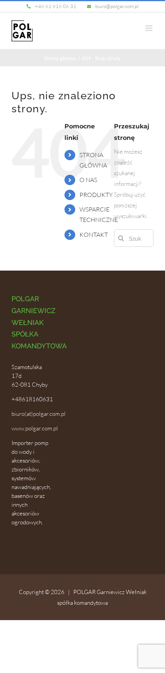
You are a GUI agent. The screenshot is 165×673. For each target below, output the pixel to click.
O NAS (88, 180)
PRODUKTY (96, 195)
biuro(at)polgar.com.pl (39, 413)
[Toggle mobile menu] (149, 28)
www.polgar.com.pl (35, 428)
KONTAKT (93, 234)
